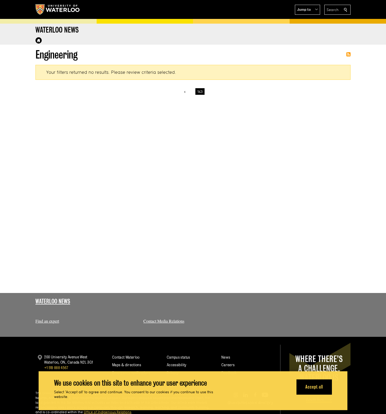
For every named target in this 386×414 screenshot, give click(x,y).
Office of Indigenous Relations (107, 412)
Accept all (314, 387)
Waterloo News (52, 301)
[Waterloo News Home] (38, 40)
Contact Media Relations (163, 321)
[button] (307, 9)
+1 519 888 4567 (56, 367)
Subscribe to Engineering (348, 54)
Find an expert (47, 321)
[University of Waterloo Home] (57, 9)
